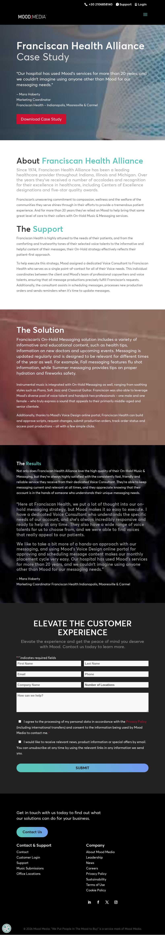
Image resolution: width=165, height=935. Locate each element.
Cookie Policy (96, 890)
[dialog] (6, 928)
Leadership (94, 857)
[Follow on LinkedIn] (89, 902)
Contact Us (32, 832)
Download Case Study (41, 119)
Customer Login (28, 857)
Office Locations (28, 874)
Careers (92, 868)
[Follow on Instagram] (116, 902)
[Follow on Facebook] (98, 902)
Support (126, 4)
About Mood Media (100, 852)
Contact (22, 852)
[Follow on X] (107, 902)
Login (142, 4)
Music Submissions (30, 868)
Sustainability (96, 879)
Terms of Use (95, 885)
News (90, 863)
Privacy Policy (136, 722)
